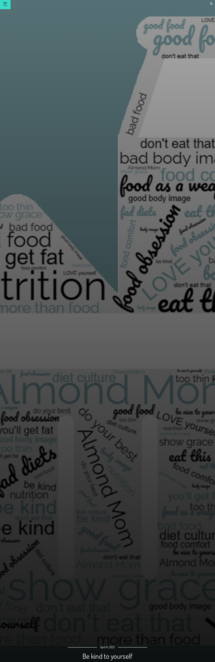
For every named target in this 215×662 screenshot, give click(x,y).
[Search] (211, 4)
